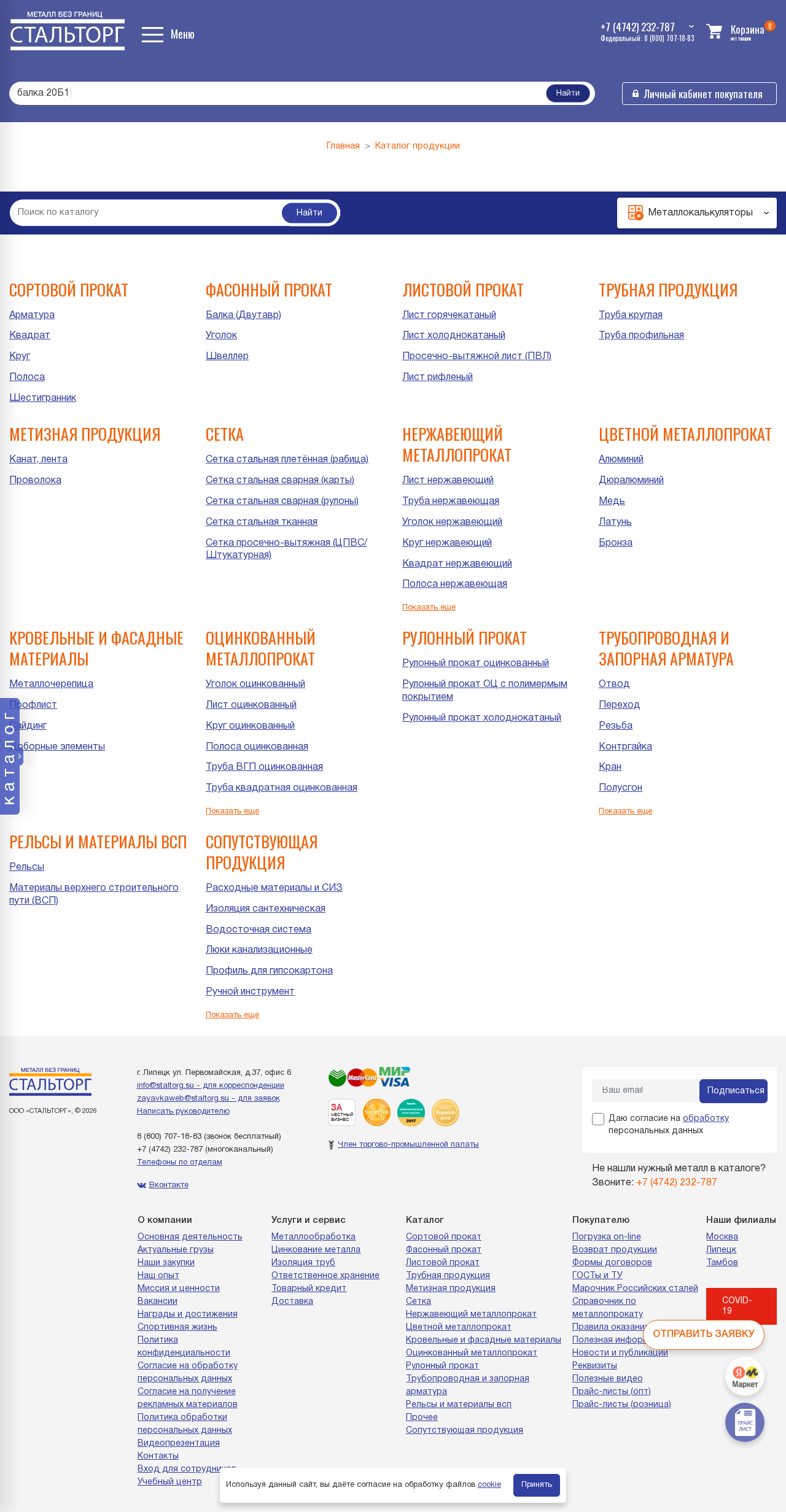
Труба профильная (641, 335)
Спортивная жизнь (177, 1328)
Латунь (615, 522)
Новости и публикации (620, 1353)
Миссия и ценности (179, 1289)
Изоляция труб (303, 1263)
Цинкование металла (315, 1250)
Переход (619, 705)
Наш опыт (158, 1276)
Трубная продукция (448, 1276)
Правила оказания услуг (623, 1328)
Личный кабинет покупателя (703, 93)
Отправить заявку (704, 1334)
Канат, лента (38, 460)
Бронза (615, 543)
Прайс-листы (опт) (611, 1392)
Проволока (35, 480)
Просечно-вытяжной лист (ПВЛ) (476, 356)
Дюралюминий (631, 480)
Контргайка (625, 747)
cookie (489, 1485)
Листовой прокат (443, 1263)
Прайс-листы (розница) (621, 1405)
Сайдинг (28, 726)
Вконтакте (169, 1185)
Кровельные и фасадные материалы (483, 1340)
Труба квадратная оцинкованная (281, 788)
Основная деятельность (190, 1237)
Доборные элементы (57, 747)
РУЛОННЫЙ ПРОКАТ (464, 637)
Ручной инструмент (250, 992)
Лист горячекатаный (449, 315)
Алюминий (621, 460)
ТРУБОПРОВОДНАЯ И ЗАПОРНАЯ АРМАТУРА (666, 648)
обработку (706, 1119)
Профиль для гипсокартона (269, 971)
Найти (568, 93)
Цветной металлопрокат (459, 1328)
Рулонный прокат (442, 1366)
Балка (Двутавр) (243, 315)
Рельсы (26, 867)
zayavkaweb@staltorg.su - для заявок (208, 1099)
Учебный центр (170, 1482)
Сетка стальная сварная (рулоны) (282, 501)
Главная (343, 146)
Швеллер (227, 356)
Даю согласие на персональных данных (669, 1125)
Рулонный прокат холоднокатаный (481, 718)
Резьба (615, 726)
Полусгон (620, 788)
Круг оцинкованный (250, 726)
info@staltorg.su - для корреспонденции (210, 1086)
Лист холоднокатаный (453, 335)
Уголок (221, 335)
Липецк (721, 1250)
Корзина (748, 29)
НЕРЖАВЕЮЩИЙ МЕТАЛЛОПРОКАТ (457, 444)
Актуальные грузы (176, 1250)
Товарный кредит (308, 1289)
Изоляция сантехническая (265, 909)
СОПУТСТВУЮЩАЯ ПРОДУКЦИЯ (261, 851)
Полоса (27, 377)
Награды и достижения (188, 1315)
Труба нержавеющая (450, 501)
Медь (612, 501)
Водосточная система (258, 930)
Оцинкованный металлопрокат (471, 1353)
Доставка (292, 1302)
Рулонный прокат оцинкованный (475, 663)
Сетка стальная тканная (261, 522)
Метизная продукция (451, 1289)
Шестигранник (42, 398)
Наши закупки (166, 1263)
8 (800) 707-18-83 (169, 1137)
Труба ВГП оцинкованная (264, 767)
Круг (19, 356)
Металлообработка (313, 1237)
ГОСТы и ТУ (597, 1276)
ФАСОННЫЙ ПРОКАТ (269, 289)
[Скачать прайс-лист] (745, 1422)
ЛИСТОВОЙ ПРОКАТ (463, 289)
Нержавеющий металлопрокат (471, 1315)
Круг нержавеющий (447, 543)
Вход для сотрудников (187, 1469)
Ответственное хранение (325, 1276)
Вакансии (157, 1302)
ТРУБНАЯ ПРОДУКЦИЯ (668, 289)
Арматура (32, 315)
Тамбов (722, 1263)
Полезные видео (607, 1379)
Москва (722, 1237)
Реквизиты (594, 1366)
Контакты (158, 1456)
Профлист (33, 705)
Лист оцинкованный (251, 705)
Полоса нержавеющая (454, 584)
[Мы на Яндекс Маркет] (745, 1376)
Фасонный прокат (443, 1250)
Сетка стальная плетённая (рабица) (287, 460)
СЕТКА (225, 434)
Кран (610, 767)
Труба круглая (631, 315)
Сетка (418, 1302)
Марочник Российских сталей (635, 1289)
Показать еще (429, 607)
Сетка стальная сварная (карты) (280, 480)
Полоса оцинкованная (257, 747)
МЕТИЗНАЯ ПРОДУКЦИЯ (84, 434)
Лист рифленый (437, 377)
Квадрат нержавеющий (457, 564)
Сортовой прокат (443, 1237)
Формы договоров (612, 1263)
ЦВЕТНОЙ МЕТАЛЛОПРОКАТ (685, 434)
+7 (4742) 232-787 (170, 1149)
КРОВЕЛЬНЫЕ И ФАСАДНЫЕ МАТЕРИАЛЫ (96, 648)
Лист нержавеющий (448, 480)
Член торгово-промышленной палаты (408, 1145)
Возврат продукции (614, 1250)
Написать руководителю (183, 1111)
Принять (536, 1485)
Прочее (422, 1418)
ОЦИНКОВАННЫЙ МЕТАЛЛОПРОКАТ (261, 648)
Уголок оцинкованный (255, 684)
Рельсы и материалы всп (459, 1405)
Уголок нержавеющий (452, 522)
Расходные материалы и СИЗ (274, 888)
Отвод (614, 684)
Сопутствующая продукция (464, 1431)
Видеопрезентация (179, 1444)
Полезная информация (620, 1340)
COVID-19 (737, 1306)
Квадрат (29, 335)
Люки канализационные (259, 950)
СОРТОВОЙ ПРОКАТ (68, 289)
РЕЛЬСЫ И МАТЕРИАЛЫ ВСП (98, 841)
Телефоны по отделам (179, 1162)
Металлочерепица (51, 684)
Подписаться (736, 1091)
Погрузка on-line (606, 1237)
